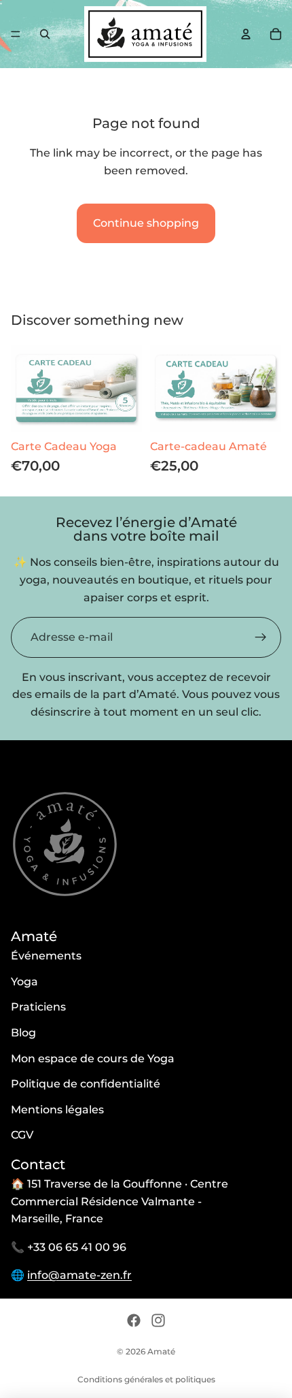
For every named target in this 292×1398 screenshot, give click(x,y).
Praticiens (38, 1006)
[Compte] (246, 34)
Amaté (161, 1351)
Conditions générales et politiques (146, 1379)
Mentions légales (57, 1109)
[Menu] (15, 34)
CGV (22, 1134)
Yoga (24, 981)
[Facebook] (134, 1320)
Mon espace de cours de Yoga (93, 1058)
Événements (46, 955)
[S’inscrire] (261, 637)
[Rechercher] (45, 34)
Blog (23, 1032)
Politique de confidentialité (85, 1083)
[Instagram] (158, 1320)
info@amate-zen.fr (79, 1275)
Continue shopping (146, 223)
